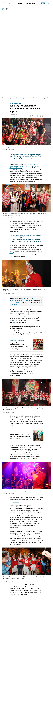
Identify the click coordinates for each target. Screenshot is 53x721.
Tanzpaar (15, 322)
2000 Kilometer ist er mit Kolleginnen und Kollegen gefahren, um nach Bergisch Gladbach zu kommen (24, 166)
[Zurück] (3, 9)
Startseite (4, 98)
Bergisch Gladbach (26, 98)
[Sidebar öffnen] (6, 9)
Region (10, 98)
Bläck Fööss (36, 98)
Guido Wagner (14, 114)
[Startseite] (26, 4)
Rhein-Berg (17, 98)
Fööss (39, 420)
